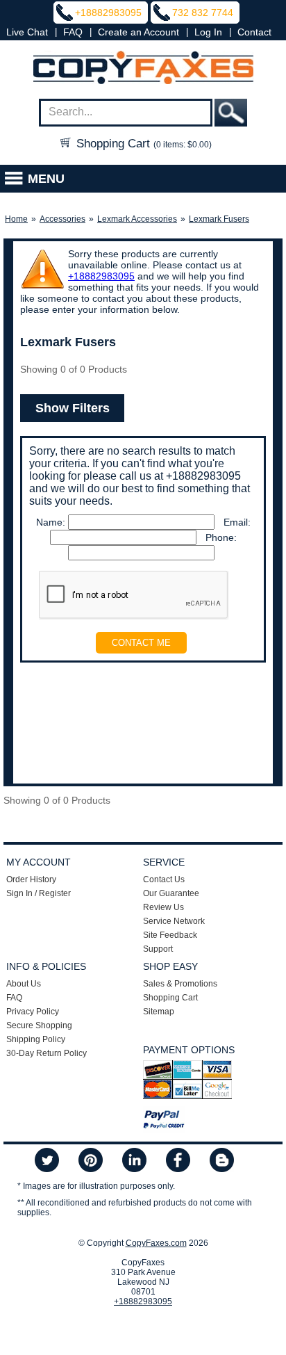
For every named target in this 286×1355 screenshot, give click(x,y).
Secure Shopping (39, 1025)
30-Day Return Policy (46, 1053)
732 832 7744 (202, 12)
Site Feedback (170, 935)
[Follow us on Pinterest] (90, 1161)
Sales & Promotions (180, 984)
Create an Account (138, 32)
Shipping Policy (35, 1039)
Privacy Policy (32, 1011)
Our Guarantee (171, 893)
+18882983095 (108, 12)
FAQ (73, 32)
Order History (31, 879)
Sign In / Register (38, 893)
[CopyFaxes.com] (143, 68)
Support (158, 949)
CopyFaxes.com (156, 1243)
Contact (254, 32)
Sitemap (158, 1011)
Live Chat (27, 32)
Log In (208, 32)
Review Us (163, 907)
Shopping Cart (142, 143)
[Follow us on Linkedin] (134, 1161)
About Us (23, 984)
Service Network (174, 921)
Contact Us (164, 879)
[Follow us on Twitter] (47, 1161)
